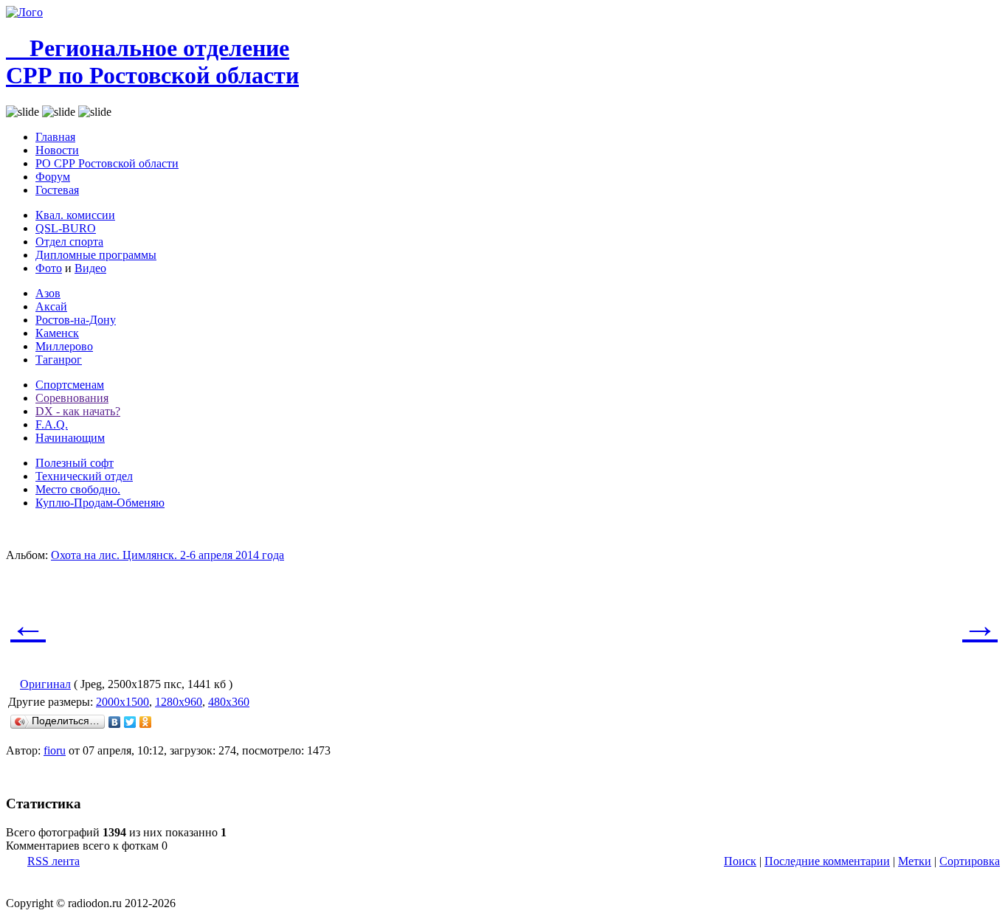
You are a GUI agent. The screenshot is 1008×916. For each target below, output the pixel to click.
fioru (55, 750)
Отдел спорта (69, 241)
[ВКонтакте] (114, 722)
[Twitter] (130, 722)
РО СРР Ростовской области (107, 163)
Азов (48, 293)
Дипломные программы (95, 255)
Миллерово (64, 346)
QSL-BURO (65, 228)
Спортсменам (69, 384)
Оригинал (45, 684)
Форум (52, 176)
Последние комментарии (827, 861)
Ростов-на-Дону (75, 319)
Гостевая (57, 190)
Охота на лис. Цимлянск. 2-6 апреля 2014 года (167, 555)
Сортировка (969, 861)
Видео (90, 268)
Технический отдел (84, 476)
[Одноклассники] (145, 722)
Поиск (740, 861)
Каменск (57, 333)
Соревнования (71, 398)
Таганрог (58, 359)
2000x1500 (122, 701)
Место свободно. (77, 489)
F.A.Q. (51, 424)
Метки (914, 861)
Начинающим (70, 437)
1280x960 (178, 701)
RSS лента (53, 861)
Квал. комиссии (75, 215)
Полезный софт (74, 463)
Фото (48, 268)
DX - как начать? (77, 411)
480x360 (228, 701)
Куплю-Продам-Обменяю (100, 502)
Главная (55, 137)
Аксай (51, 306)
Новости (57, 150)
